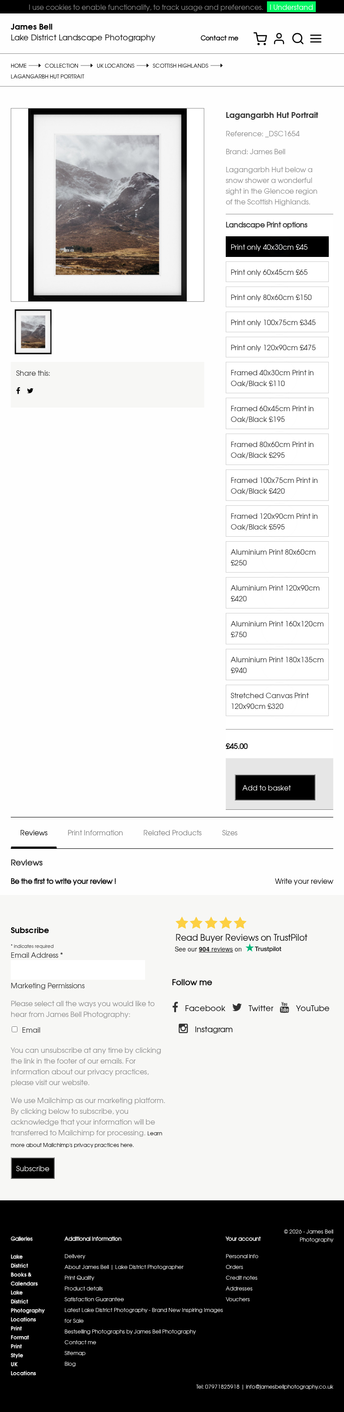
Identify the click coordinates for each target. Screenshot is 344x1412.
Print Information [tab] (95, 832)
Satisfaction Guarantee (94, 1299)
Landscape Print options (266, 224)
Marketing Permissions (48, 985)
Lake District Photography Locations (28, 1305)
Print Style (17, 1350)
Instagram (214, 1029)
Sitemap (75, 1353)
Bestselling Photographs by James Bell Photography (130, 1331)
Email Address (37, 954)
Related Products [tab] (172, 832)
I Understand (291, 6)
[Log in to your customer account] (279, 39)
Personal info (242, 1256)
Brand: (237, 151)
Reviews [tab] (33, 832)
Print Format (20, 1332)
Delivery (74, 1256)
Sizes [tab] (229, 832)
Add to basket (266, 787)
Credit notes (242, 1277)
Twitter (261, 1008)
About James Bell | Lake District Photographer (124, 1267)
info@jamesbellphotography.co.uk (289, 1386)
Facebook (205, 1008)
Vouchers (238, 1299)
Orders (234, 1267)
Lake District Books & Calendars (24, 1269)
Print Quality (79, 1277)
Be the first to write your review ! (63, 880)
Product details (83, 1288)
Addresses (239, 1288)
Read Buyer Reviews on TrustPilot (241, 937)
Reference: (245, 133)
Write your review (304, 880)
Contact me (219, 37)
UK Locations (23, 1368)
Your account (243, 1238)
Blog (70, 1364)
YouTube (313, 1008)
